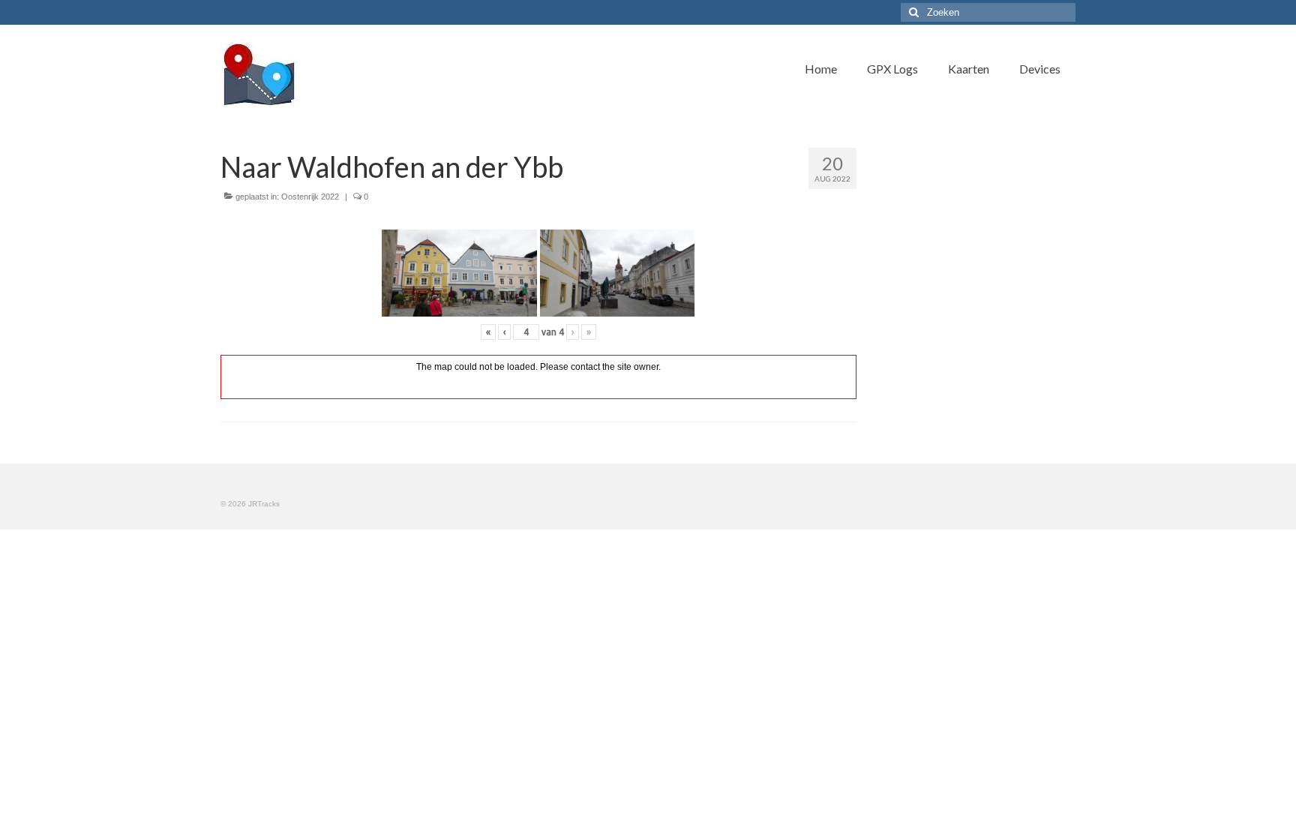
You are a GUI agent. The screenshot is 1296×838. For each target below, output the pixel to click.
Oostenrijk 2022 (310, 196)
